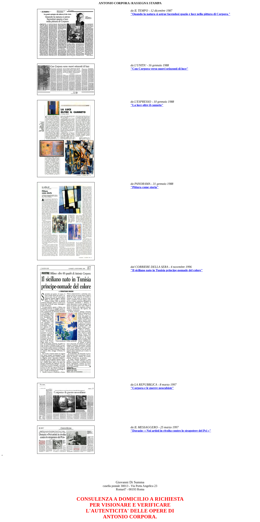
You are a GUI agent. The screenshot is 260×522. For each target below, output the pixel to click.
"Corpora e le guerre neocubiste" (152, 388)
